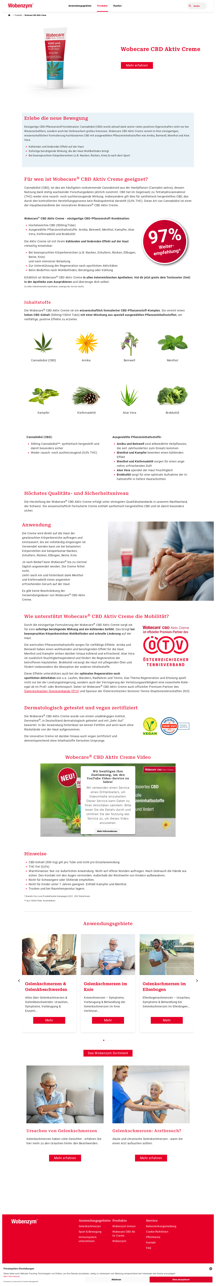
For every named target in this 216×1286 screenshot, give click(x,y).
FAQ (148, 1247)
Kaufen (117, 5)
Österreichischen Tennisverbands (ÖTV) (51, 691)
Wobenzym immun (123, 1226)
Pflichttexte (153, 1237)
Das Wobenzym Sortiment (108, 1053)
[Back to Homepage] (20, 6)
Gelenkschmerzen (90, 1226)
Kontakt (151, 1242)
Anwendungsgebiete (80, 5)
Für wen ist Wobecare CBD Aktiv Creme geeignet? (86, 179)
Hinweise (35, 853)
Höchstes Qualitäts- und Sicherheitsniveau (76, 493)
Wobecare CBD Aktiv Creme (35, 15)
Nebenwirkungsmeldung (161, 1226)
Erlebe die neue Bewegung (56, 118)
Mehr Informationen (107, 831)
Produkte (102, 5)
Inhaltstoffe (37, 302)
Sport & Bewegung (90, 1231)
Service (152, 1220)
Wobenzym (119, 1241)
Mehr (49, 1020)
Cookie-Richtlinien (157, 1231)
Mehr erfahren (137, 65)
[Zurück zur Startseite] (10, 15)
